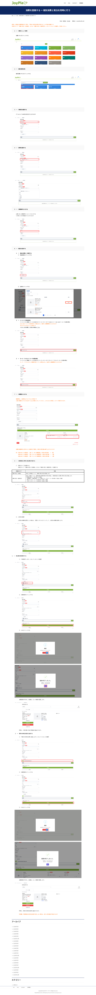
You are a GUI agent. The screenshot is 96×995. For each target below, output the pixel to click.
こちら (38, 327)
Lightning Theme (48, 992)
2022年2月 (15, 972)
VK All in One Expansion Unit (56, 992)
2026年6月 (15, 929)
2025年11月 (16, 938)
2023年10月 (16, 955)
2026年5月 (15, 931)
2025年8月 (15, 941)
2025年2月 (15, 945)
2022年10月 (16, 967)
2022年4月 (15, 970)
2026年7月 (15, 926)
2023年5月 (15, 962)
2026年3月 (15, 933)
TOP (13, 987)
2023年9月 (15, 958)
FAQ (18, 987)
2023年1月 (15, 965)
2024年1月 (15, 953)
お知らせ (15, 984)
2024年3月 (15, 950)
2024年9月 (15, 948)
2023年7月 (15, 960)
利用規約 (28, 987)
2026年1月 (15, 936)
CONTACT (23, 987)
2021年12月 (16, 974)
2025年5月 (15, 943)
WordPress (41, 992)
